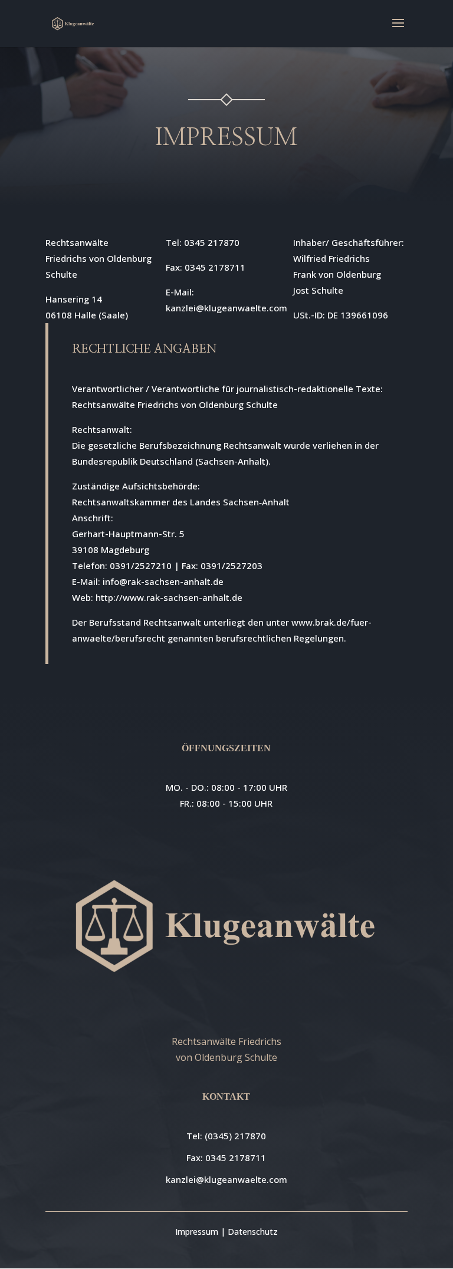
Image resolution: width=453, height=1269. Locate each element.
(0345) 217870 (235, 1136)
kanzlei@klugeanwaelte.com (226, 1179)
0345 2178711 (235, 1157)
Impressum (196, 1231)
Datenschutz (253, 1231)
